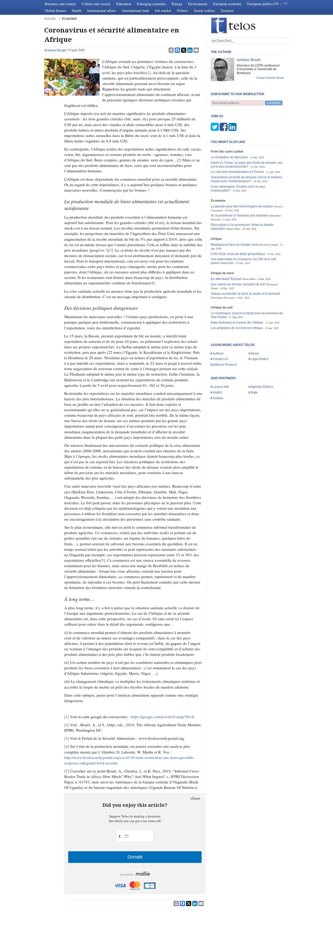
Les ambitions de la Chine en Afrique (237, 328)
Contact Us (220, 359)
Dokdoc (218, 398)
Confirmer (274, 103)
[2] (179, 159)
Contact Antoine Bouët (270, 77)
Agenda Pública (262, 387)
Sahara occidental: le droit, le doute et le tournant (245, 294)
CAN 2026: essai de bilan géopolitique (238, 254)
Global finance (55, 10)
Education (123, 3)
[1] (148, 72)
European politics (260, 3)
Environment (197, 3)
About (255, 353)
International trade (135, 10)
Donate (135, 857)
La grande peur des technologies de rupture (242, 206)
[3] (110, 250)
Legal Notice (259, 359)
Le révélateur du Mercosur (229, 157)
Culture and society (96, 3)
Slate (254, 392)
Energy (177, 3)
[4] (152, 282)
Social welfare (204, 10)
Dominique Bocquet (222, 297)
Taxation (227, 10)
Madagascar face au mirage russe (235, 244)
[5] (102, 560)
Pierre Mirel (248, 279)
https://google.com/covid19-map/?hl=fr (162, 716)
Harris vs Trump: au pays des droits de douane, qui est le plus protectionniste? (247, 164)
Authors (218, 353)
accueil (50, 19)
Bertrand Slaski (269, 244)
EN (276, 4)
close (195, 798)
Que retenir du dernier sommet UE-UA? (238, 284)
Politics (182, 10)
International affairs (101, 10)
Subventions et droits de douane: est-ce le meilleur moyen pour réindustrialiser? (246, 179)
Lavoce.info (221, 387)
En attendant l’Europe (226, 279)
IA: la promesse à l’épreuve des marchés (239, 215)
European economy (227, 3)
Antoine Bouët (55, 50)
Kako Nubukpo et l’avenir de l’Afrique (237, 322)
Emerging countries (151, 3)
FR (285, 4)
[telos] (250, 26)
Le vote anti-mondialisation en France (237, 172)
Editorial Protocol (225, 364)
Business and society (60, 3)
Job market (163, 10)
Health (76, 10)
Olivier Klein (233, 228)
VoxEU (217, 392)
